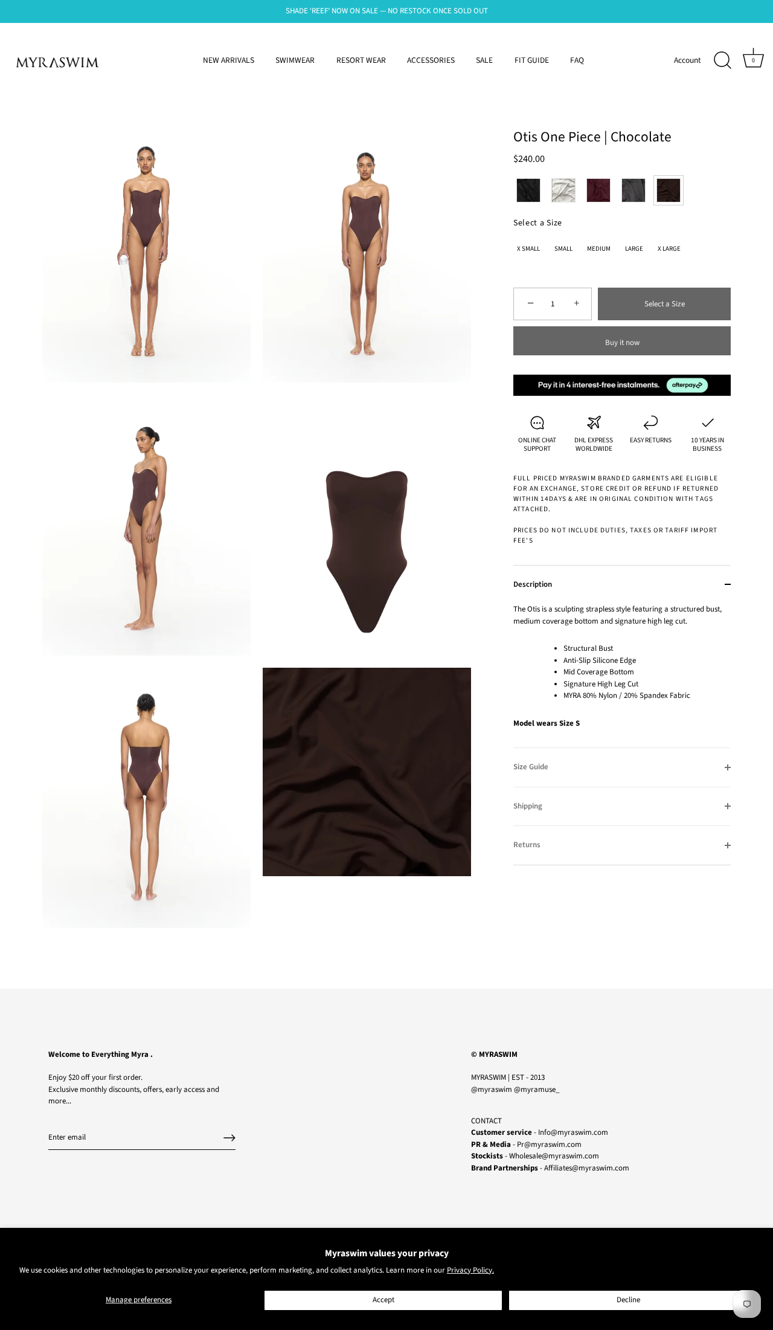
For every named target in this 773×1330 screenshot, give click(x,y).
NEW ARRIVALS (228, 60)
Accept (383, 1299)
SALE (484, 60)
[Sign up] (229, 1138)
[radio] (528, 190)
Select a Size (537, 223)
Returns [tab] (526, 844)
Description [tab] (532, 584)
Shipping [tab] (527, 806)
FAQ (577, 60)
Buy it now (622, 342)
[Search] (722, 60)
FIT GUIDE (532, 60)
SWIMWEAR (295, 60)
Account (687, 60)
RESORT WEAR (361, 60)
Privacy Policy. (470, 1270)
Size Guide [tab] (530, 766)
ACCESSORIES (431, 60)
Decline (628, 1299)
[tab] (622, 675)
